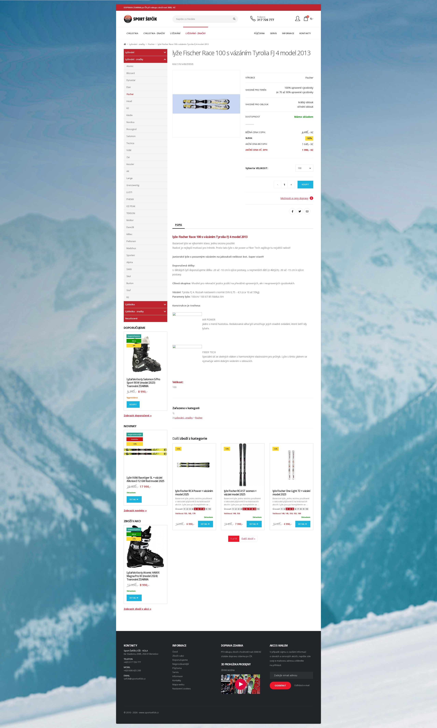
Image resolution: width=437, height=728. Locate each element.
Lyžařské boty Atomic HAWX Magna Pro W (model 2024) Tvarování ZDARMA (143, 576)
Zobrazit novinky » (135, 510)
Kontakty (176, 680)
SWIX (129, 269)
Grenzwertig (132, 185)
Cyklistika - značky (134, 311)
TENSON (130, 213)
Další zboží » (248, 538)
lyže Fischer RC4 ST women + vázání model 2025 (240, 492)
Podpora (261, 17)
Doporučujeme (180, 659)
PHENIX (130, 199)
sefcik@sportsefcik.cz (135, 678)
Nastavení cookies (181, 688)
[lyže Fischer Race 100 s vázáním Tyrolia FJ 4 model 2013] (206, 104)
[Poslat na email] (307, 211)
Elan (128, 87)
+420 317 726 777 (132, 662)
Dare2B (130, 227)
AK (127, 171)
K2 (127, 108)
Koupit (133, 404)
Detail (133, 499)
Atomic (129, 66)
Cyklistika (130, 304)
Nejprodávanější (180, 664)
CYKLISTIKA (132, 33)
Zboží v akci (178, 655)
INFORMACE (288, 33)
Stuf (128, 290)
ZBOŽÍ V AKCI (132, 521)
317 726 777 (265, 20)
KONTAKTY (305, 33)
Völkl (128, 150)
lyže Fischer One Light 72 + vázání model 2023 (291, 492)
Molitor (130, 220)
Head (129, 101)
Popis (178, 224)
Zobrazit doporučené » (138, 415)
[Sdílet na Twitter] (300, 211)
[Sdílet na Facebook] (292, 211)
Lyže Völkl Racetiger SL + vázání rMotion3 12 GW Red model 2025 (145, 479)
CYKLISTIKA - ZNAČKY (154, 33)
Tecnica (130, 143)
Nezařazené (131, 318)
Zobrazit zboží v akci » (137, 608)
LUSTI (129, 192)
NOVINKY (130, 426)
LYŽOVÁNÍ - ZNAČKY (196, 33)
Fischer (151, 44)
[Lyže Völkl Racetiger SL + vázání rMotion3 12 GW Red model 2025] (145, 451)
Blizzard (130, 73)
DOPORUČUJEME (134, 328)
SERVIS (273, 33)
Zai (128, 157)
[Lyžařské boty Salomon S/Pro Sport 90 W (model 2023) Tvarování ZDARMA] (145, 353)
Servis (175, 672)
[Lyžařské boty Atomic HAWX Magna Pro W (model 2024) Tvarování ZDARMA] (145, 546)
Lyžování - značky (137, 44)
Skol (128, 276)
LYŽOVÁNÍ (175, 33)
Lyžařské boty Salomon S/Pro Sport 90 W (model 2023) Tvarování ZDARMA (143, 382)
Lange (129, 178)
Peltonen (131, 241)
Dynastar (131, 80)
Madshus (131, 248)
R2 (127, 297)
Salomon (131, 136)
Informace (177, 676)
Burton (129, 283)
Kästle (129, 115)
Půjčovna (177, 668)
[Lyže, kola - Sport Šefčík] (140, 18)
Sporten (130, 255)
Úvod (175, 651)
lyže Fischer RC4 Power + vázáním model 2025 (194, 492)
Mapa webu (178, 684)
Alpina (129, 262)
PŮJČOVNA (259, 33)
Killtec (129, 234)
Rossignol (131, 129)
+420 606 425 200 (132, 670)
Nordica (130, 122)
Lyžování (129, 52)
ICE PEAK (130, 206)
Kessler (130, 164)
